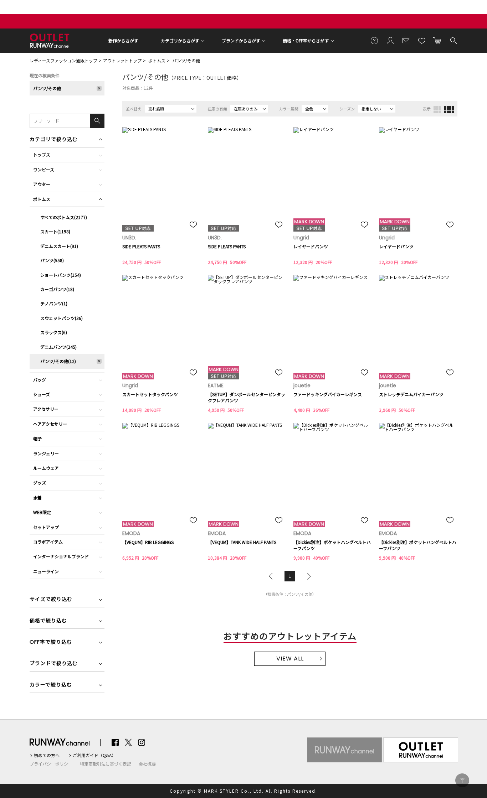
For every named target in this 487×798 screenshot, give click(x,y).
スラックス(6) (53, 332)
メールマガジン (406, 40)
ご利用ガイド (374, 40)
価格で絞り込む (48, 621)
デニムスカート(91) (59, 246)
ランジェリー (46, 453)
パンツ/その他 (186, 60)
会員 (390, 40)
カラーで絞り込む (51, 685)
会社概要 (147, 764)
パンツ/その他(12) (58, 361)
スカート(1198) (55, 231)
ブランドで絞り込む (54, 664)
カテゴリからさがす (180, 40)
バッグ (39, 380)
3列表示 (437, 109)
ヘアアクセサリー (50, 424)
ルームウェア (46, 468)
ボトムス (156, 60)
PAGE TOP (462, 780)
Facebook (115, 742)
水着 (37, 497)
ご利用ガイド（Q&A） (94, 755)
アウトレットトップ (122, 60)
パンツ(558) (52, 260)
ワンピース (43, 169)
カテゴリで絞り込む (54, 140)
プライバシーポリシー (51, 764)
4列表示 (449, 109)
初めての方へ (47, 755)
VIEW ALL (290, 658)
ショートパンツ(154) (60, 275)
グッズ (39, 483)
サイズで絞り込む (51, 600)
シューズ (41, 394)
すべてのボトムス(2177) (63, 217)
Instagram (141, 742)
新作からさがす (123, 40)
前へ (272, 576)
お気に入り (421, 40)
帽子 (37, 438)
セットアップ (46, 527)
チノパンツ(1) (53, 303)
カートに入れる (437, 40)
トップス (41, 154)
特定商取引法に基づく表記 (105, 764)
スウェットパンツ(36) (61, 318)
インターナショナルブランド (61, 556)
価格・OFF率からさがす (306, 40)
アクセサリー (45, 409)
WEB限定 (42, 512)
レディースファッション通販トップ (63, 60)
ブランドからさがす (241, 40)
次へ (307, 576)
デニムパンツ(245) (58, 347)
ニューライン (46, 571)
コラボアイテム (48, 542)
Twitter (128, 742)
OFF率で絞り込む (51, 642)
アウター (41, 184)
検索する (453, 40)
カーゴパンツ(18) (57, 289)
